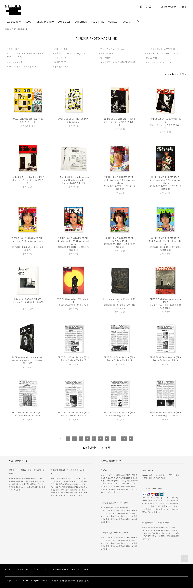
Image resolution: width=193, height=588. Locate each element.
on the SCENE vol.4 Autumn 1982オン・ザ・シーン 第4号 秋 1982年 (27, 180)
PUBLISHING (97, 22)
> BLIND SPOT (59, 62)
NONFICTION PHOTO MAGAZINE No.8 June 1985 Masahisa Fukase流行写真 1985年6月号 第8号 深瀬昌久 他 (28, 244)
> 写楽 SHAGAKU (107, 53)
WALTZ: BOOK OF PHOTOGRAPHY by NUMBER (73, 120)
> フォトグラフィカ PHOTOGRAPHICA (117, 62)
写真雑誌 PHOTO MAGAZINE (16, 29)
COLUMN (127, 22)
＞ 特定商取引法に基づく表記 (64, 569)
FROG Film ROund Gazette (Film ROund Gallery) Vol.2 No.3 (165, 358)
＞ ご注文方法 (10, 569)
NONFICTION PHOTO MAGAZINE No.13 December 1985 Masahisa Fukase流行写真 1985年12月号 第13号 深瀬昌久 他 (119, 183)
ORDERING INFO (45, 22)
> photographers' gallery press (160, 62)
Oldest (185, 74)
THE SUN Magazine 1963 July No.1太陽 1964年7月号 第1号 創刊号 (73, 302)
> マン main (104, 58)
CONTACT (113, 22)
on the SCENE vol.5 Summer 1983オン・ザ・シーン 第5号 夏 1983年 (165, 123)
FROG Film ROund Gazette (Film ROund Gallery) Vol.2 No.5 (73, 358)
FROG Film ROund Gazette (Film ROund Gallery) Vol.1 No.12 (119, 414)
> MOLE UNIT (151, 58)
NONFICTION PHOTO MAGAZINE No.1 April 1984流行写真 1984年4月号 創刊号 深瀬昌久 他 (119, 242)
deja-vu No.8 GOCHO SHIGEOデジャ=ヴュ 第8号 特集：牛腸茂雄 (27, 302)
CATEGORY (13, 22)
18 (124, 439)
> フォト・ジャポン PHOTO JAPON (161, 53)
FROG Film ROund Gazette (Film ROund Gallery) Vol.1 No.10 (165, 414)
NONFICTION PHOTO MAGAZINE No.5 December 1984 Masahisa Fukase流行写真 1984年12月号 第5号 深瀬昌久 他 (73, 244)
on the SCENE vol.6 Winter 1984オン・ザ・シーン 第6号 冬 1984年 (119, 122)
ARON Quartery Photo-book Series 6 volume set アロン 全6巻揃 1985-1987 (28, 360)
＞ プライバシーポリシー (40, 569)
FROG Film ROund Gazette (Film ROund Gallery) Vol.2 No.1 (73, 414)
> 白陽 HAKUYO (60, 49)
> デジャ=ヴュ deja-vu (17, 62)
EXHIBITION (80, 22)
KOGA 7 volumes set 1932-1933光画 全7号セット (27, 120)
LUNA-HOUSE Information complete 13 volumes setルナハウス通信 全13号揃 (73, 180)
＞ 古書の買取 (23, 569)
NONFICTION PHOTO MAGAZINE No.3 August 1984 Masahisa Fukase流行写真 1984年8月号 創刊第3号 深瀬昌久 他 (165, 244)
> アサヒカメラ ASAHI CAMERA (114, 49)
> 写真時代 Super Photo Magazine (69, 53)
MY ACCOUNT (171, 7)
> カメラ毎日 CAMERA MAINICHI (160, 49)
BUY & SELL (64, 22)
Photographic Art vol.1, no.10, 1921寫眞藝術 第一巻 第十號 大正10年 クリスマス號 (119, 303)
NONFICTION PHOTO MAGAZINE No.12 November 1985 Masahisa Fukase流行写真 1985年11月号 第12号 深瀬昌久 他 (165, 183)
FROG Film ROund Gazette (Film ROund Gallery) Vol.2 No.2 (27, 414)
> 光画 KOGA (13, 49)
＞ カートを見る (84, 569)
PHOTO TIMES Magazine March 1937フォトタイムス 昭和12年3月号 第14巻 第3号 (165, 303)
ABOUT (29, 22)
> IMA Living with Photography (21, 66)
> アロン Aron (59, 58)
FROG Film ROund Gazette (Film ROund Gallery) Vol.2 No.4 (119, 358)
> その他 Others (60, 66)
